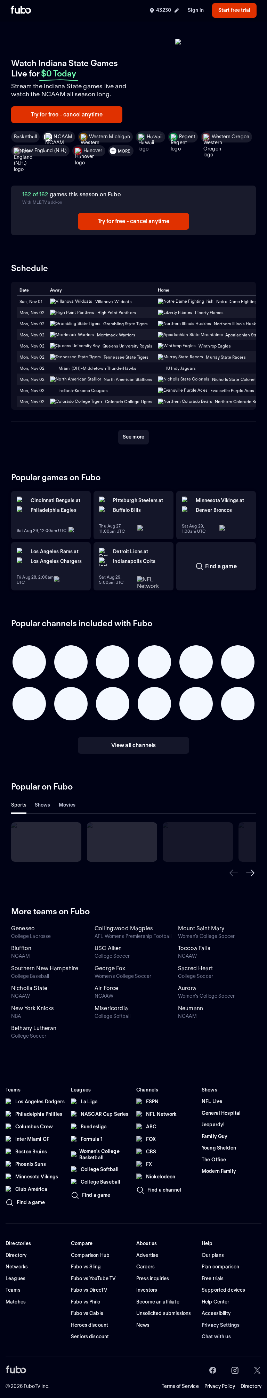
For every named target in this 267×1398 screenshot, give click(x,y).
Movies (67, 805)
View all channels (133, 745)
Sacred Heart (195, 968)
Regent (187, 136)
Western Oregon (230, 136)
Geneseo (23, 928)
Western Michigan (109, 136)
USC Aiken (108, 948)
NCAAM (63, 136)
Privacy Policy (219, 1386)
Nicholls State (29, 988)
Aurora (187, 988)
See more (133, 437)
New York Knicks (32, 1008)
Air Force (106, 988)
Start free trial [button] (234, 10)
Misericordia (111, 1008)
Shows (42, 805)
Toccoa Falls (194, 948)
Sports (18, 805)
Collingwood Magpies (124, 928)
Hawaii (154, 136)
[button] (233, 872)
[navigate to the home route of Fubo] (20, 10)
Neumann (190, 1008)
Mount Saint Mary (201, 928)
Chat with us (216, 1336)
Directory (251, 1386)
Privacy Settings (221, 1325)
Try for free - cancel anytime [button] (67, 114)
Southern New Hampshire (45, 968)
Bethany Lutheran (34, 1028)
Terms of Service (180, 1386)
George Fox (110, 968)
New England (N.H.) (44, 150)
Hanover (93, 150)
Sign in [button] (196, 10)
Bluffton (21, 948)
